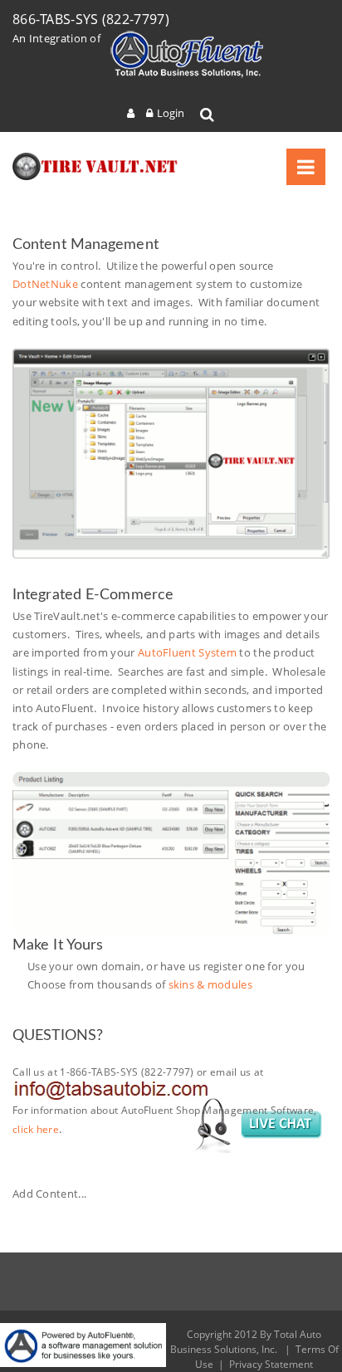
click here (35, 1129)
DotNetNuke (45, 283)
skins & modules (211, 984)
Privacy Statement (271, 1364)
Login (170, 112)
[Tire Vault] (95, 167)
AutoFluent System (187, 652)
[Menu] (305, 167)
